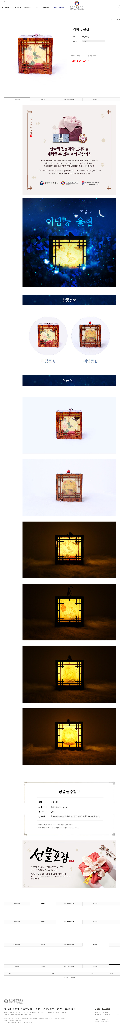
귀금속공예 (6, 7)
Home (112, 19)
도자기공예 (17, 7)
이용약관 (37, 1009)
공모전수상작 (59, 7)
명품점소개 (7, 1009)
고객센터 (59, 1009)
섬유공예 (27, 7)
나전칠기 (37, 7)
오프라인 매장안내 (70, 1009)
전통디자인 (47, 7)
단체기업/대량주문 (48, 1009)
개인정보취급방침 (26, 1009)
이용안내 (16, 1009)
